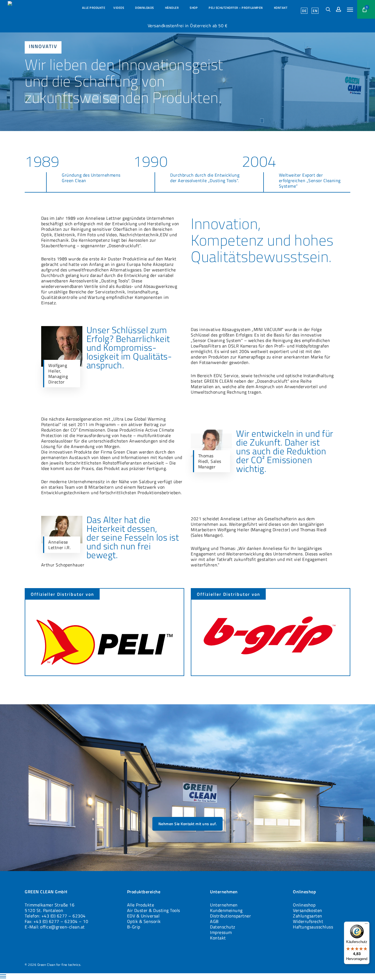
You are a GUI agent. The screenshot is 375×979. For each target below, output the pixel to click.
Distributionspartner (230, 916)
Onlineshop (304, 905)
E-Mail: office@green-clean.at (55, 927)
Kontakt (218, 937)
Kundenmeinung (226, 910)
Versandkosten (307, 910)
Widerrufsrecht (308, 921)
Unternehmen (224, 905)
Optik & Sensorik (144, 921)
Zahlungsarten (307, 916)
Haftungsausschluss (313, 927)
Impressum (221, 932)
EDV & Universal (143, 916)
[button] (350, 9)
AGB (214, 921)
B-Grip (133, 927)
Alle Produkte (140, 905)
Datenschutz (222, 927)
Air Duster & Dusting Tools (153, 910)
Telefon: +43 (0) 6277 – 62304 (55, 916)
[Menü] (366, 925)
